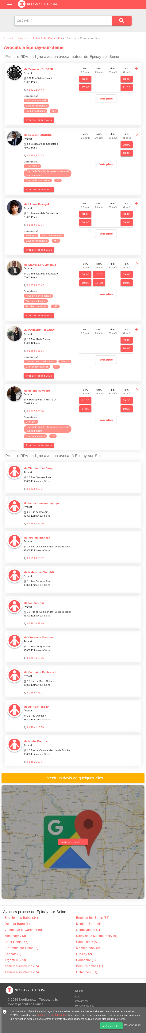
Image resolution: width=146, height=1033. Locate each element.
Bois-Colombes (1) (89, 966)
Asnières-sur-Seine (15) (22, 966)
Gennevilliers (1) (88, 929)
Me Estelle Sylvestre (37, 390)
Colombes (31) (86, 972)
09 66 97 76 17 (35, 692)
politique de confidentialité (52, 1015)
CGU (78, 996)
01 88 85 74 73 (35, 155)
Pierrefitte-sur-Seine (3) (21, 948)
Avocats (23, 38)
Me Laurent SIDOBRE (38, 134)
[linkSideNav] (9, 4)
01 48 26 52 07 (35, 762)
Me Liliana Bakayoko (38, 204)
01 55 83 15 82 (35, 558)
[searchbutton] (122, 21)
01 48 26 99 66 (35, 623)
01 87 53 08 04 (35, 411)
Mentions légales (84, 1005)
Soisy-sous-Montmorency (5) (96, 935)
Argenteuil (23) (15, 960)
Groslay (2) (84, 954)
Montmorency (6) (88, 948)
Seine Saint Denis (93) (47, 38)
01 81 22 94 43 (35, 90)
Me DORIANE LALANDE (39, 330)
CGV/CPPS (81, 1001)
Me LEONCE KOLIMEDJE (40, 264)
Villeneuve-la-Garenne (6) (23, 929)
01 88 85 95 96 (35, 351)
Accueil (8, 38)
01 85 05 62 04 (35, 225)
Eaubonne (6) (86, 960)
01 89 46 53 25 (35, 658)
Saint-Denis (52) (16, 942)
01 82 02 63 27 (35, 489)
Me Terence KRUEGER (38, 69)
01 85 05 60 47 (35, 285)
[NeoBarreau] (37, 7)
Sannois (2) (13, 954)
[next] (136, 68)
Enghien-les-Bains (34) (21, 917)
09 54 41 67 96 (35, 523)
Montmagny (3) (15, 935)
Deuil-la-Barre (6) (17, 923)
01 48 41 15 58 (35, 727)
